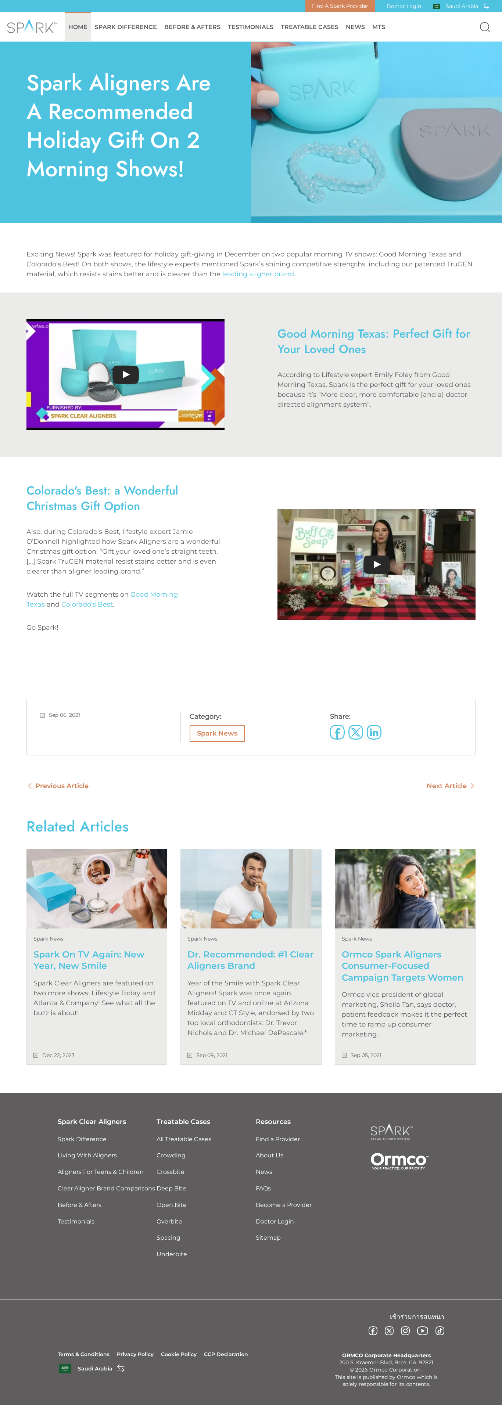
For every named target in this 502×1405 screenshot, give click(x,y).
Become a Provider (284, 1204)
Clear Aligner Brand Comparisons (106, 1188)
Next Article (447, 786)
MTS (378, 27)
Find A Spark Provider (340, 6)
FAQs (263, 1188)
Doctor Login (404, 6)
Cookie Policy (179, 1354)
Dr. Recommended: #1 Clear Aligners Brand (250, 960)
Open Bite (172, 1204)
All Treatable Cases (184, 1139)
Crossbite (170, 1171)
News (355, 27)
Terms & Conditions (84, 1354)
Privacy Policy (135, 1354)
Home (77, 27)
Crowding (171, 1155)
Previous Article (62, 786)
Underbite (172, 1254)
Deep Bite (171, 1188)
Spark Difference (82, 1139)
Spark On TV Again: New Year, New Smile (88, 960)
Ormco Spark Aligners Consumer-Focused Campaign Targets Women (402, 965)
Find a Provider (278, 1139)
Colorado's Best (87, 604)
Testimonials (250, 27)
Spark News (217, 733)
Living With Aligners (87, 1155)
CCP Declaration (226, 1354)
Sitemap (268, 1237)
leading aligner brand (258, 274)
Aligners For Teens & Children (101, 1171)
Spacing (168, 1237)
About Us (269, 1155)
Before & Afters (192, 27)
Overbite (169, 1221)
